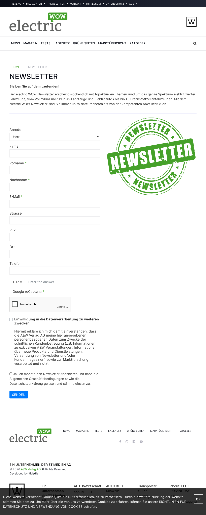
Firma (14, 146)
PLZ (12, 230)
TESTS (45, 43)
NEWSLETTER (56, 3)
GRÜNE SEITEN (84, 43)
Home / (16, 67)
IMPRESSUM (93, 3)
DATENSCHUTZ (115, 3)
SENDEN (18, 395)
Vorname (18, 163)
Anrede (15, 130)
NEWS (15, 43)
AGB (131, 3)
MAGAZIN (30, 43)
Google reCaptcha (28, 292)
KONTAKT (75, 3)
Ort (12, 247)
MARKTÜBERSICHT (112, 43)
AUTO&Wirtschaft (87, 486)
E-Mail (16, 197)
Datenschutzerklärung (26, 384)
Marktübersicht (161, 430)
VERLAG (16, 3)
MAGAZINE (82, 430)
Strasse (15, 213)
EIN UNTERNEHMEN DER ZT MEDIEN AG (40, 465)
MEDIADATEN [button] (34, 3)
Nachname (19, 180)
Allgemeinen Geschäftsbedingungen (36, 379)
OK (198, 499)
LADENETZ (62, 43)
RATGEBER (137, 43)
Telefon (15, 264)
